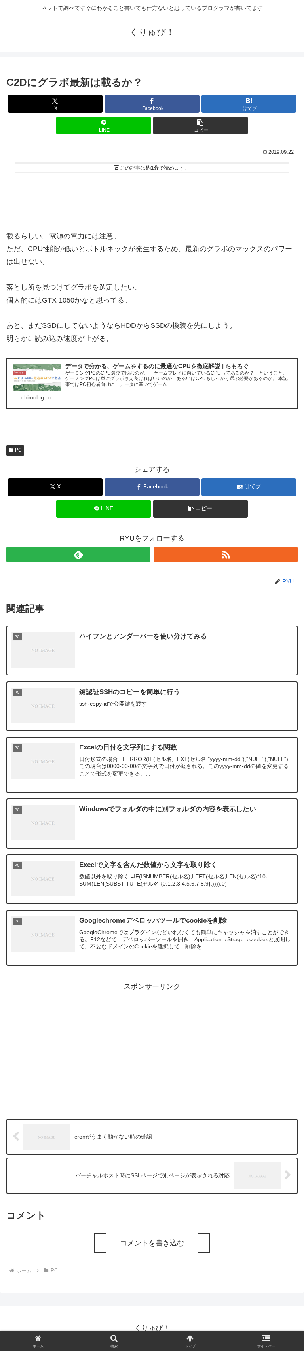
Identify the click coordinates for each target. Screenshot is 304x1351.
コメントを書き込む (152, 1243)
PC (18, 450)
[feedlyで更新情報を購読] (78, 554)
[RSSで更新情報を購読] (226, 554)
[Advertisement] (152, 199)
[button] (200, 125)
